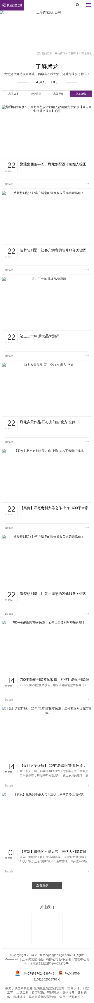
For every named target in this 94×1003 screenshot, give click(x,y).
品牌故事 (13, 93)
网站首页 (60, 53)
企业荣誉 (36, 93)
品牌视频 (58, 93)
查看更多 (42, 885)
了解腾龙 (73, 53)
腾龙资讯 (80, 93)
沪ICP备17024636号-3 (39, 973)
